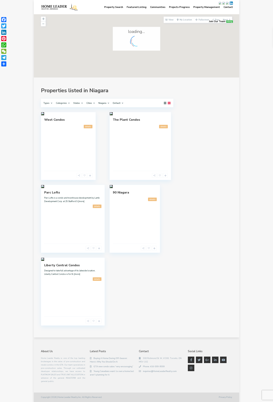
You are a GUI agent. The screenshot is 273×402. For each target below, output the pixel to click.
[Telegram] (4, 57)
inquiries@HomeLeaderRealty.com (160, 371)
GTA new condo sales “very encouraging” (113, 366)
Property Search (113, 7)
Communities (157, 7)
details (88, 126)
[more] (81, 201)
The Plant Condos (126, 120)
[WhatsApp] (4, 45)
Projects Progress (179, 7)
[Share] (4, 64)
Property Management (206, 7)
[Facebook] (4, 19)
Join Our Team (220, 21)
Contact (228, 7)
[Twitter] (4, 26)
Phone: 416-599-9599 (154, 366)
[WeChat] (4, 51)
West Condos (54, 120)
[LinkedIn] (4, 32)
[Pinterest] (4, 38)
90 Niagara (121, 192)
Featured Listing (136, 7)
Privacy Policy (225, 397)
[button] (148, 61)
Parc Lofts (52, 192)
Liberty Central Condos (62, 265)
